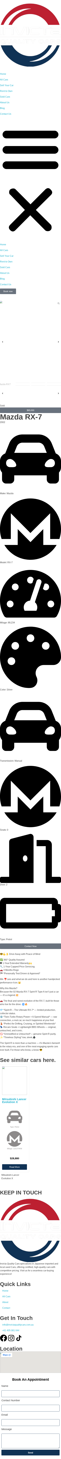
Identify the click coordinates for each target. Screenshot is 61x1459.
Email (4, 1414)
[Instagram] (11, 1338)
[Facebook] (3, 1338)
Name (4, 1386)
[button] (30, 179)
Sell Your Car (6, 85)
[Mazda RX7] (30, 342)
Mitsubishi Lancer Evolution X (14, 1101)
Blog (2, 108)
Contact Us (5, 114)
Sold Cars (5, 97)
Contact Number (10, 1400)
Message (6, 1429)
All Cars (4, 79)
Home (3, 74)
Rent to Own (6, 91)
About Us (4, 102)
